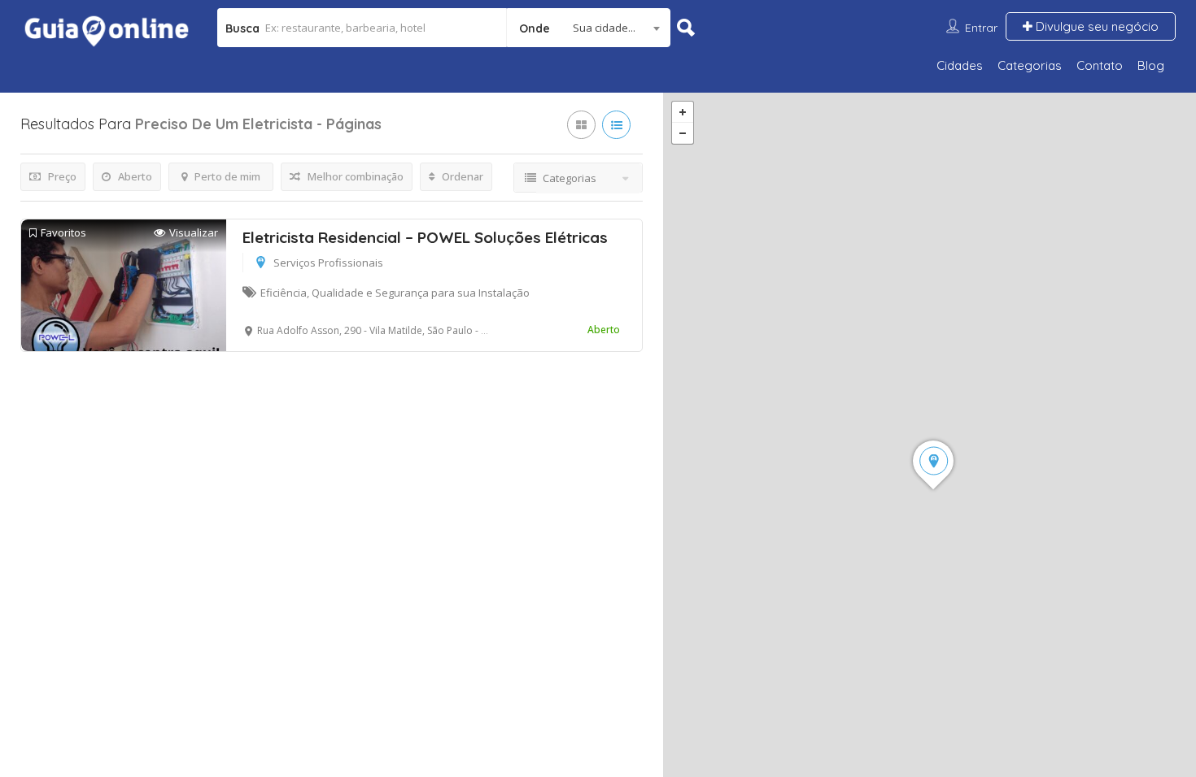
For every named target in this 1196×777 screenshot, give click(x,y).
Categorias (1029, 65)
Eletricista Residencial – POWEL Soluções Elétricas (425, 237)
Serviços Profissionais (328, 262)
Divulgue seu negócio (1095, 26)
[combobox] (589, 27)
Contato (1099, 65)
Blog (1150, 65)
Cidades (959, 65)
